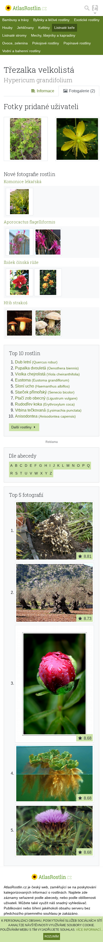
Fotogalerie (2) (81, 91)
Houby (7, 28)
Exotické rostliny (87, 20)
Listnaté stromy (14, 35)
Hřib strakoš (16, 302)
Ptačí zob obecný (46, 398)
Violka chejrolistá (47, 374)
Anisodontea (45, 416)
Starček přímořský (44, 392)
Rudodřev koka (45, 404)
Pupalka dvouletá (47, 368)
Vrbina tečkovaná (48, 410)
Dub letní (36, 362)
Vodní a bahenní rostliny (21, 51)
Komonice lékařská (23, 181)
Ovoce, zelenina (15, 43)
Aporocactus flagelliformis (29, 221)
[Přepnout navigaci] (95, 8)
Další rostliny (21, 427)
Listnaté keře (64, 28)
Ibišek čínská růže (21, 262)
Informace (45, 91)
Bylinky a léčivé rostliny (51, 20)
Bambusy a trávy (15, 20)
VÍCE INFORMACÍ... (89, 929)
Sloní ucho (42, 386)
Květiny (44, 28)
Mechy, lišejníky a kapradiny (53, 35)
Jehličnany (25, 28)
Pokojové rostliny (45, 43)
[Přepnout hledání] (87, 8)
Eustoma (42, 380)
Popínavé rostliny (77, 43)
